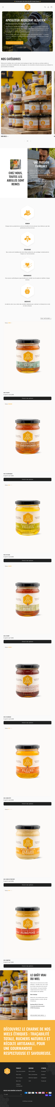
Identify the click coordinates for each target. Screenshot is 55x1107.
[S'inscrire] (20, 1094)
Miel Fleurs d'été (7, 798)
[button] (3, 7)
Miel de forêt (6, 636)
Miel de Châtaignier (8, 473)
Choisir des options (27, 398)
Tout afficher (45, 318)
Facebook (43, 1081)
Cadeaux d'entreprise (19, 1085)
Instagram (43, 1077)
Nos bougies (19, 1077)
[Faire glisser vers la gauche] (24, 141)
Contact (43, 1074)
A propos (43, 1071)
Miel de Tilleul (7, 554)
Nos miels (4, 136)
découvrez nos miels (37, 1015)
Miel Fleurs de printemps (9, 879)
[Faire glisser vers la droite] (30, 141)
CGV (30, 1081)
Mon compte (32, 1071)
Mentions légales (33, 1077)
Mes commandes (33, 1074)
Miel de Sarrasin (7, 717)
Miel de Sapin (6, 392)
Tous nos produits (20, 1071)
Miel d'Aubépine (7, 960)
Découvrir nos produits (14, 42)
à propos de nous (40, 186)
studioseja (30, 1101)
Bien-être (18, 1081)
